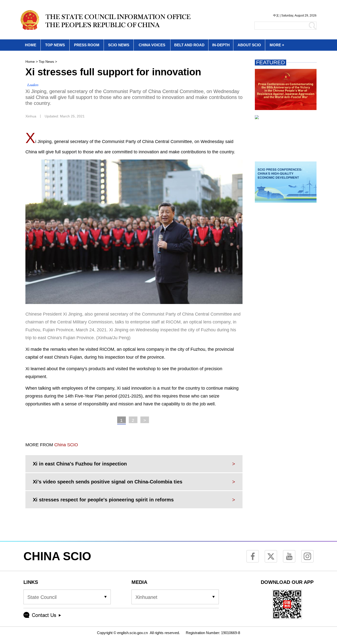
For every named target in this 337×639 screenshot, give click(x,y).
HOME (30, 45)
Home (30, 62)
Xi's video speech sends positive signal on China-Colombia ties (107, 481)
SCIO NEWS (118, 45)
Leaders (32, 84)
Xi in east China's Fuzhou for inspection (80, 463)
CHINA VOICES (152, 45)
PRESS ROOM (86, 45)
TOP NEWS (55, 45)
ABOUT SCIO (249, 45)
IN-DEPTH (221, 45)
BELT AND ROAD (189, 45)
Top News (46, 62)
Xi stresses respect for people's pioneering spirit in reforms (103, 499)
